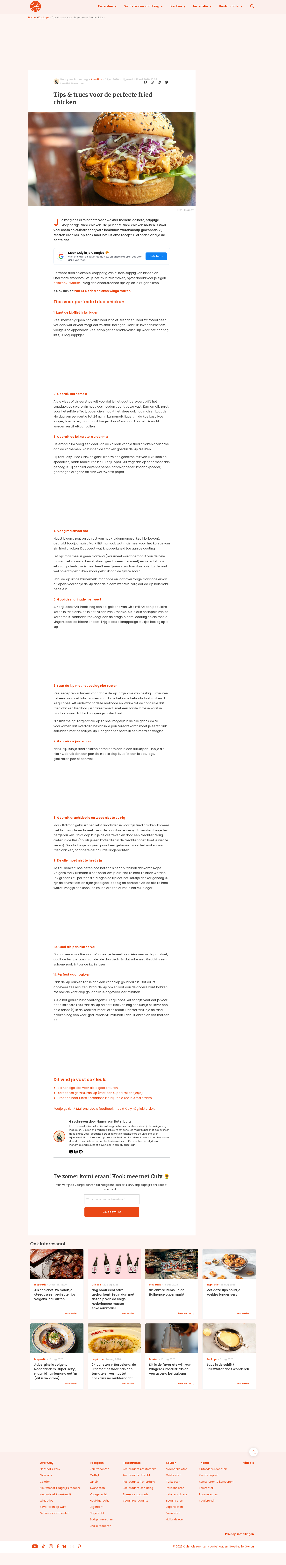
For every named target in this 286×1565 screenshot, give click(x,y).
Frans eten (173, 1513)
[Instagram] (76, 1151)
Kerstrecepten (99, 1469)
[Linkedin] (81, 1151)
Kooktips (43, 17)
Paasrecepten (208, 1494)
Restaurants (229, 6)
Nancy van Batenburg (74, 79)
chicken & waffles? (68, 283)
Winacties (46, 1501)
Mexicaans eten (177, 1469)
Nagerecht (97, 1513)
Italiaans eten (175, 1488)
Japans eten (174, 1507)
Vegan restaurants (135, 1501)
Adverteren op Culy (53, 1507)
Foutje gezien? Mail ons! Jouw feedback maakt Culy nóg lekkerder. (104, 1108)
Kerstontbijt (207, 1488)
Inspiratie (200, 6)
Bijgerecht (97, 1507)
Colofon (45, 1482)
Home (32, 17)
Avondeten (97, 1488)
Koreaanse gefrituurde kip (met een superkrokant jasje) (100, 1093)
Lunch (94, 1482)
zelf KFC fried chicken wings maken (102, 291)
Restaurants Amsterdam (139, 1469)
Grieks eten (173, 1475)
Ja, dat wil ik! (112, 1212)
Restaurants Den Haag (138, 1488)
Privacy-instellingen (239, 1534)
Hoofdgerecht (99, 1501)
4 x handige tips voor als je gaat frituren (87, 1088)
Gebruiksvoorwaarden (54, 1513)
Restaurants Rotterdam (139, 1482)
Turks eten (173, 1482)
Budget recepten (101, 1519)
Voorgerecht (98, 1494)
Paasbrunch (207, 1501)
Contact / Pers (50, 1469)
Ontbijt (94, 1475)
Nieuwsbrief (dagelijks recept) (60, 1488)
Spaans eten (174, 1501)
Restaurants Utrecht (136, 1475)
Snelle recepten (100, 1526)
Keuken (176, 6)
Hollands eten (175, 1519)
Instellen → (156, 256)
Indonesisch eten (177, 1494)
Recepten (105, 6)
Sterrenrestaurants (135, 1494)
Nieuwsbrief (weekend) (55, 1494)
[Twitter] (71, 1151)
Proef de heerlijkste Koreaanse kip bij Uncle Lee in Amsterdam (104, 1098)
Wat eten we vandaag (141, 6)
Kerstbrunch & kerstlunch (216, 1482)
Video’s (248, 1463)
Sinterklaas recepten (213, 1469)
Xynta (249, 1546)
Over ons (46, 1475)
